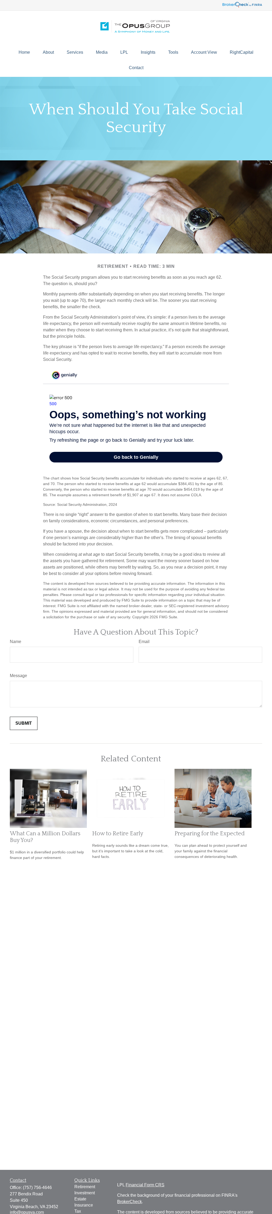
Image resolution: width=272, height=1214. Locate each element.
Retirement (84, 1186)
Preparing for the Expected (210, 833)
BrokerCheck (129, 1201)
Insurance (83, 1205)
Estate (80, 1199)
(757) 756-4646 (37, 1187)
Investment (84, 1193)
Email (144, 641)
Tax (77, 1211)
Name (15, 641)
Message (18, 675)
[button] (24, 52)
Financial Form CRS (145, 1185)
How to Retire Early (117, 833)
